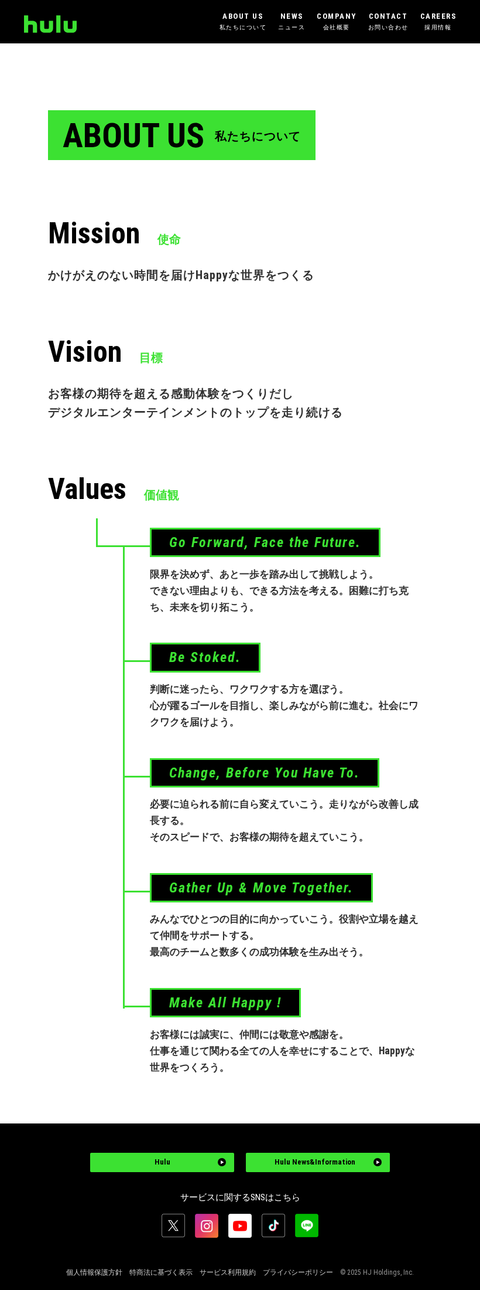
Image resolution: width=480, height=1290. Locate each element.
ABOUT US (243, 21)
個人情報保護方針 (94, 1272)
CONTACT (388, 21)
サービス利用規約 (228, 1272)
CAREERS (438, 21)
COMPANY (336, 21)
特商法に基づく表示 (161, 1272)
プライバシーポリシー (298, 1272)
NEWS (291, 21)
